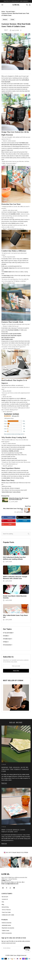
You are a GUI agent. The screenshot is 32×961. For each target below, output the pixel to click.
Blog (3, 904)
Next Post (28, 506)
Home (3, 11)
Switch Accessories (7, 933)
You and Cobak (10, 11)
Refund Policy (5, 907)
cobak (12, 19)
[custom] (2, 887)
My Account (5, 896)
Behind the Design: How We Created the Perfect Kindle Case (18, 499)
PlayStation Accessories (8, 928)
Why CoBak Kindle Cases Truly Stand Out (13, 509)
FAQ (3, 902)
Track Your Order (6, 912)
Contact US (5, 899)
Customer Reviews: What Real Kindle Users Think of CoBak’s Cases (15, 14)
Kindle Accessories (6, 922)
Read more (4, 783)
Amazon (5, 19)
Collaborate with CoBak (8, 915)
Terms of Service (6, 909)
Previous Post (5, 496)
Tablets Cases (5, 930)
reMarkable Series (6, 925)
